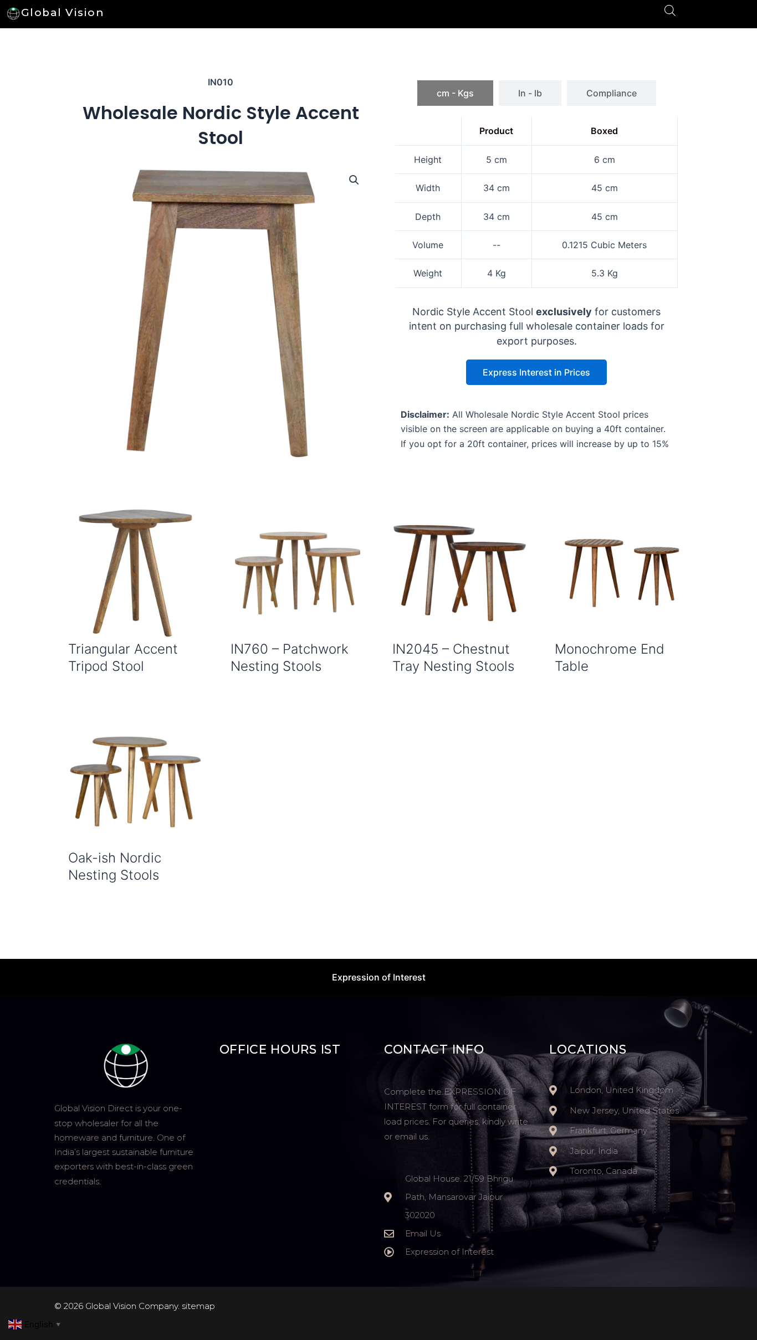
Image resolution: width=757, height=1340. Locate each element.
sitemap (198, 1306)
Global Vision (63, 12)
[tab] (455, 93)
